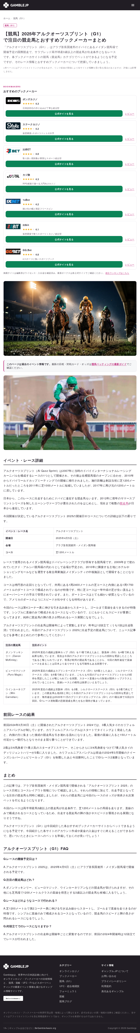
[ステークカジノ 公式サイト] (13, 125)
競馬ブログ (65, 1001)
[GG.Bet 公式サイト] (13, 251)
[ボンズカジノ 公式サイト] (13, 100)
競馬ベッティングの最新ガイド (109, 364)
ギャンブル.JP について (114, 971)
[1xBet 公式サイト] (13, 201)
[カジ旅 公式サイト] (13, 176)
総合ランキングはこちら (117, 273)
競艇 (61, 996)
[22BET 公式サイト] (13, 150)
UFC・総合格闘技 (69, 986)
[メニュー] (133, 5)
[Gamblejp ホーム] (16, 5)
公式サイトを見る (64, 113)
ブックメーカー (68, 976)
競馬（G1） (19, 18)
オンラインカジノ (69, 971)
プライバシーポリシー (113, 981)
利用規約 (106, 986)
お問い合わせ (108, 976)
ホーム (6, 18)
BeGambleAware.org (45, 1028)
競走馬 (124, 503)
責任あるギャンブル (112, 991)
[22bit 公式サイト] (13, 226)
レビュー (129, 113)
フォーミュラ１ (68, 991)
